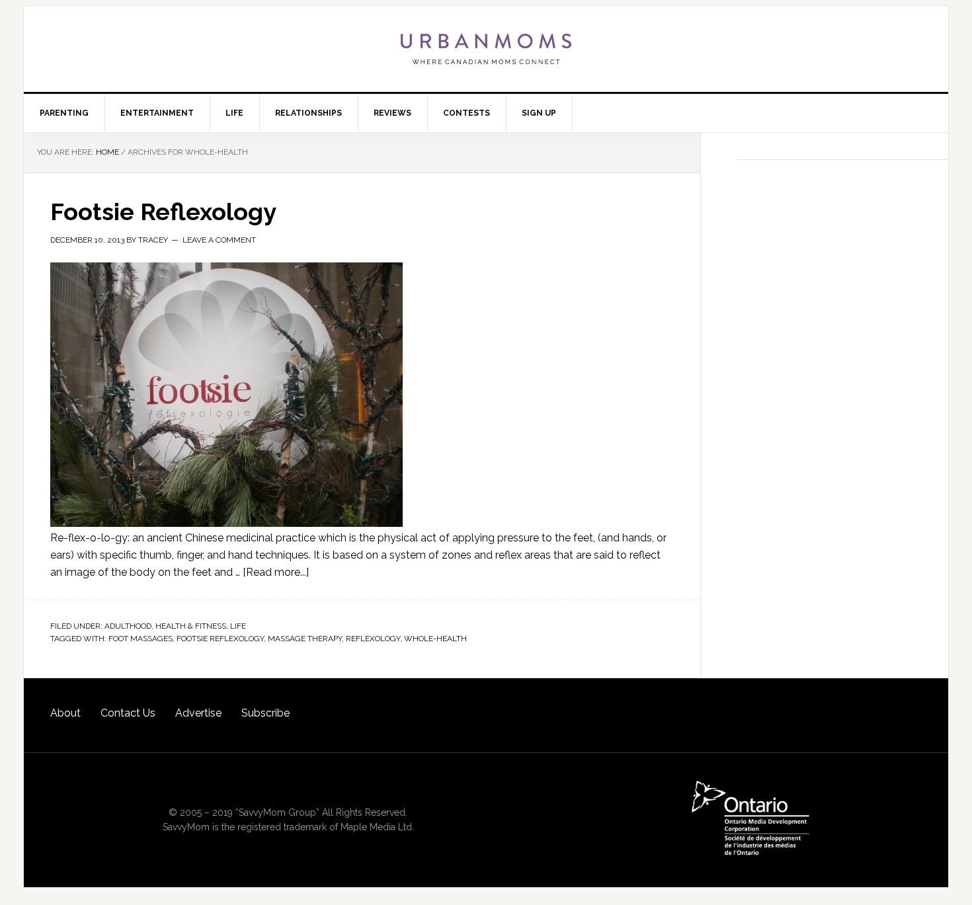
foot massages (140, 638)
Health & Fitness (190, 626)
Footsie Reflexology (163, 211)
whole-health (435, 638)
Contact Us (128, 713)
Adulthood (127, 626)
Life (238, 626)
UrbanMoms (486, 49)
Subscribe (265, 713)
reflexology (373, 638)
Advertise (198, 713)
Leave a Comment (219, 240)
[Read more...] (276, 572)
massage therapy (305, 638)
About (65, 713)
